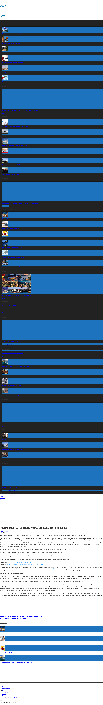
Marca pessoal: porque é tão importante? (9, 218)
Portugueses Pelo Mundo (11, 490)
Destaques (2, 531)
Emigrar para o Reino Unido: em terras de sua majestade (12, 62)
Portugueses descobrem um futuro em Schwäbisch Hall (40, 569)
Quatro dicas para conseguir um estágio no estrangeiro (12, 228)
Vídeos (3, 426)
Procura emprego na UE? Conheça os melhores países (12, 247)
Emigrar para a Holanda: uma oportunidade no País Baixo (12, 33)
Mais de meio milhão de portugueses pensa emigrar (11, 385)
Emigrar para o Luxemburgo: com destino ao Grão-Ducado (12, 72)
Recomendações (5, 205)
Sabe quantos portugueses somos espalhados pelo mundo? (13, 257)
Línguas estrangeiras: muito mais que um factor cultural (12, 309)
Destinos (4, 20)
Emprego (4, 113)
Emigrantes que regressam (7, 439)
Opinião (3, 298)
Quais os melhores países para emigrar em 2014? (11, 266)
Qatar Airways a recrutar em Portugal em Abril (10, 174)
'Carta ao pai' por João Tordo (11, 341)
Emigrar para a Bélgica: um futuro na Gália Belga (11, 43)
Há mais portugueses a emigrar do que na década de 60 (12, 458)
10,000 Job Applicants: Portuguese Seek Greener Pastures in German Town (25, 564)
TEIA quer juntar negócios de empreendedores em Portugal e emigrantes (15, 356)
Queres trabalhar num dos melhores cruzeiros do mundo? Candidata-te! (15, 145)
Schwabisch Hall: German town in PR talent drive (20, 562)
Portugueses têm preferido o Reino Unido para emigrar (12, 449)
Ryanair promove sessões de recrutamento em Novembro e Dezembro (15, 135)
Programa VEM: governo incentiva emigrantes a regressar (12, 353)
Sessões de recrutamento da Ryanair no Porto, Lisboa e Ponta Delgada (15, 164)
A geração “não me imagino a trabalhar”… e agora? (11, 305)
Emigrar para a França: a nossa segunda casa (10, 81)
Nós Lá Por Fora (9, 344)
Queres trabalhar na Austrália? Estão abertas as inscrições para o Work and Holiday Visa (18, 366)
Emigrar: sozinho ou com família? (8, 312)
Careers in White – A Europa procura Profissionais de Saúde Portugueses (15, 126)
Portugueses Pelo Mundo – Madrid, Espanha (13, 618)
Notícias (4, 346)
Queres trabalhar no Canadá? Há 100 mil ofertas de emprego (13, 375)
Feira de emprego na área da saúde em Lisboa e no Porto (12, 155)
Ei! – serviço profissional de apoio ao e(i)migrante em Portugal (13, 395)
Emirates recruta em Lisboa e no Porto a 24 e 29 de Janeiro (20, 203)
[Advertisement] (36, 607)
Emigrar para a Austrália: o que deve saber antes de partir (20, 110)
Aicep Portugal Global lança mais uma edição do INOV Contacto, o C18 (21, 616)
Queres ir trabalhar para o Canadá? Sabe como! (8, 652)
